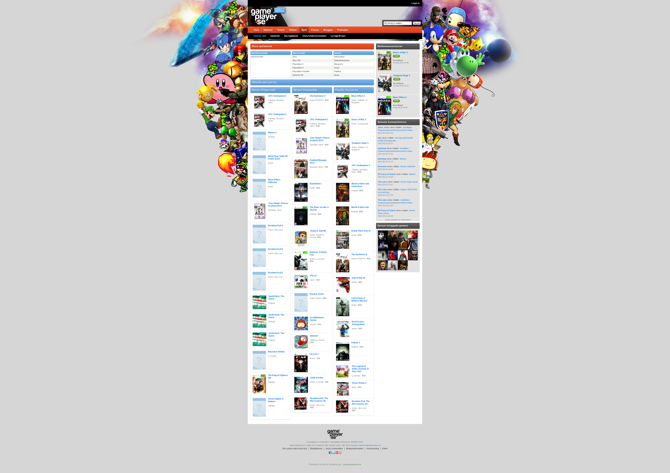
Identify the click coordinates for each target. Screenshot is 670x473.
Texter (281, 29)
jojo (379, 138)
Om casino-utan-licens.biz (294, 448)
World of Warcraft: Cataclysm (360, 185)
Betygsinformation (354, 448)
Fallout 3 (355, 342)
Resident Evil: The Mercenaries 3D (319, 399)
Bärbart (403, 159)
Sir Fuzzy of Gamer (387, 174)
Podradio (342, 29)
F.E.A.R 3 (314, 354)
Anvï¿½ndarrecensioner (314, 36)
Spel (304, 29)
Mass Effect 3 (358, 96)
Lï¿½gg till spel (338, 36)
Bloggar (328, 29)
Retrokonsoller (257, 57)
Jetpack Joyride (318, 231)
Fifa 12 (313, 275)
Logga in (415, 3)
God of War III (358, 278)
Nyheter (268, 29)
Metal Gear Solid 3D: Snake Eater (278, 157)
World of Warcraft (360, 207)
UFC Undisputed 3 (277, 96)
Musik (336, 75)
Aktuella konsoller (259, 53)
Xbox (295, 57)
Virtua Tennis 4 (359, 383)
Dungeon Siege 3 (360, 143)
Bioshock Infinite (276, 352)
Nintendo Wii (298, 75)
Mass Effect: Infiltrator (274, 181)
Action (336, 68)
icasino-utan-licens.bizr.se (369, 445)
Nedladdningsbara (341, 60)
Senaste (337, 53)
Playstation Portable (301, 71)
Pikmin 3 (272, 132)
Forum (315, 29)
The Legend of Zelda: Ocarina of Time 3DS (360, 369)
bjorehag (382, 148)
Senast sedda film (407, 166)
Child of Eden (316, 378)
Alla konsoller (299, 53)
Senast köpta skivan (409, 182)
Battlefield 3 (316, 184)
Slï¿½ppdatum (291, 36)
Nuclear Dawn (317, 294)
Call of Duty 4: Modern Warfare (359, 299)
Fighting (337, 71)
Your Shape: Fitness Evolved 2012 (278, 204)
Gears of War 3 (358, 119)
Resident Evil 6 (275, 225)
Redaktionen (316, 448)
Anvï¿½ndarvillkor (334, 448)
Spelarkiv (275, 36)
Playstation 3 (298, 68)
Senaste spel (259, 36)
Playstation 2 (298, 64)
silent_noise (383, 127)
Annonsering (373, 448)
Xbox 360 (297, 60)
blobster (314, 336)
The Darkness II (317, 96)
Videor (293, 29)
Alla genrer (338, 64)
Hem (256, 29)
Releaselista (339, 57)
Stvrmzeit (382, 166)
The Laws (382, 182)
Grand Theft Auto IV (361, 231)
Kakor (385, 448)
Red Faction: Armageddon (358, 323)
